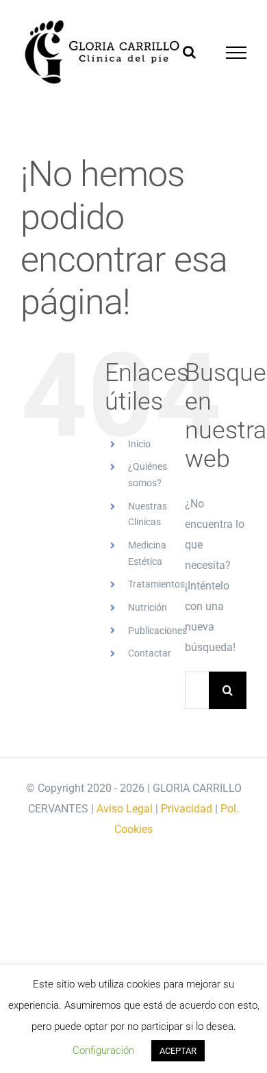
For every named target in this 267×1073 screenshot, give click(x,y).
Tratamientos (156, 584)
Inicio (139, 443)
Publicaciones (157, 630)
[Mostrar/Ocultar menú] (236, 53)
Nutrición (147, 607)
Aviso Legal (124, 808)
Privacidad (186, 808)
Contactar (149, 653)
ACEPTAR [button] (178, 1051)
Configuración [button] (103, 1050)
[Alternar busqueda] (189, 52)
